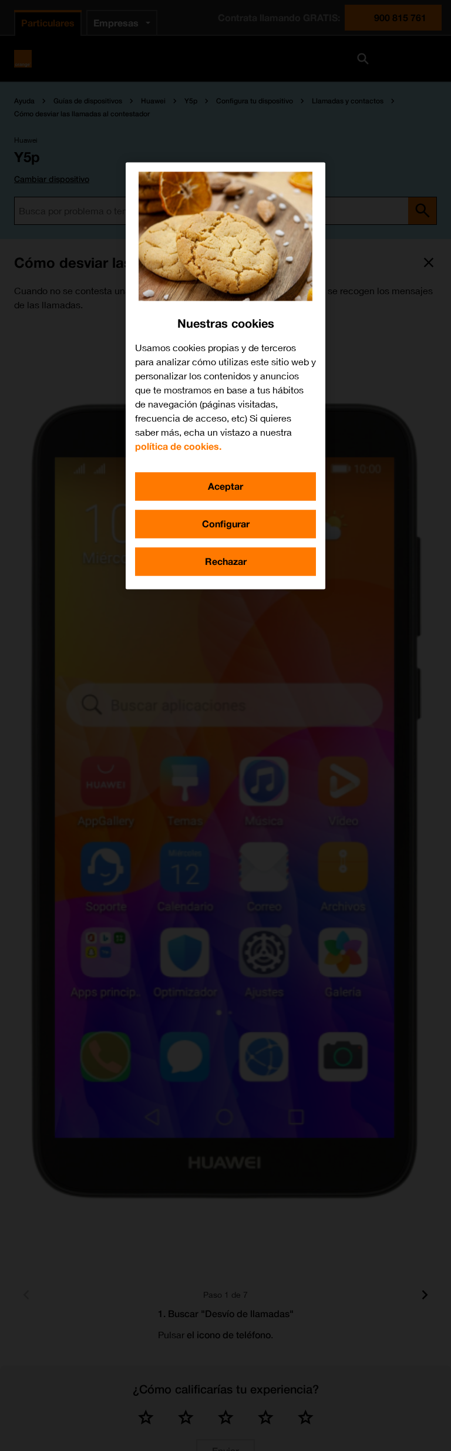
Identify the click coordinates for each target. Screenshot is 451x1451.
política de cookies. (178, 446)
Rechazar (226, 561)
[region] (225, 375)
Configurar (226, 523)
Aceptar (225, 486)
